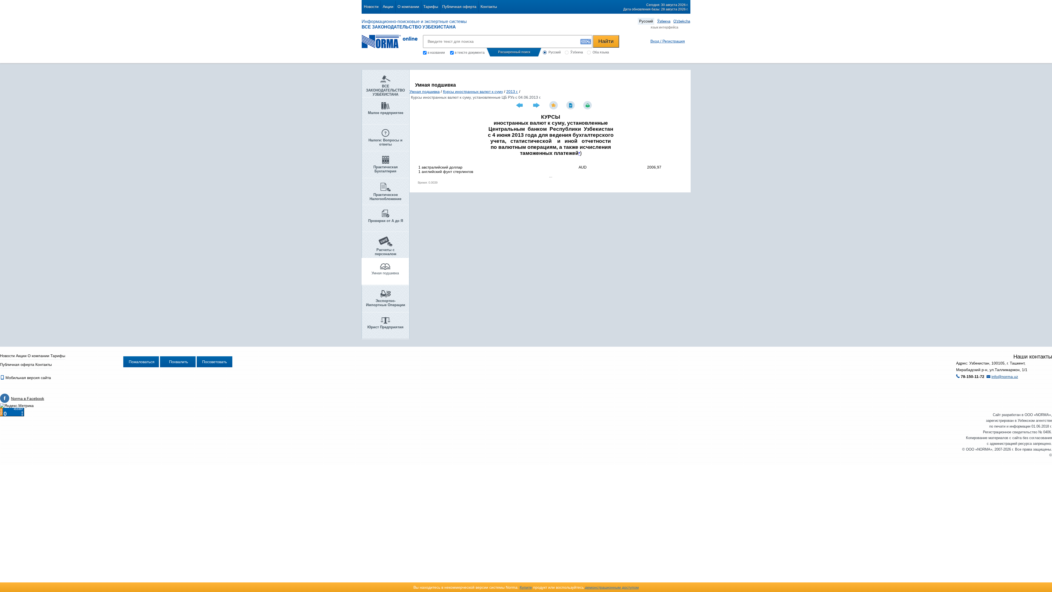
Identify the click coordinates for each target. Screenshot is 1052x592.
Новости (371, 6)
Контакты (489, 6)
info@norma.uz (1004, 376)
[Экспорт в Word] (571, 105)
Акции (388, 6)
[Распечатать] (588, 105)
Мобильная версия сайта (27, 377)
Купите (526, 587)
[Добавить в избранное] (554, 105)
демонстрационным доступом (612, 587)
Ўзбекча (663, 21)
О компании (408, 6)
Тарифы (430, 6)
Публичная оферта (459, 6)
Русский (646, 21)
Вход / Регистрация (667, 41)
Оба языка (601, 52)
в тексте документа (470, 53)
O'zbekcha (681, 21)
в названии (436, 53)
